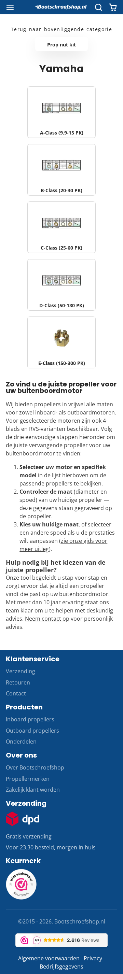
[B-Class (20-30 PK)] (61, 169)
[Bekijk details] (22, 818)
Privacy (93, 958)
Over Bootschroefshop (35, 767)
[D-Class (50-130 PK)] (61, 284)
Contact (16, 693)
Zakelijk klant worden (33, 789)
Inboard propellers (30, 719)
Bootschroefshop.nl (79, 921)
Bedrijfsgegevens (61, 966)
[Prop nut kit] (61, 44)
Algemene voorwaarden (49, 958)
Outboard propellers (32, 730)
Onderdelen (21, 741)
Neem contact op (47, 618)
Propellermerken (28, 778)
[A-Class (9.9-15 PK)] (61, 112)
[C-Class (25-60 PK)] (61, 227)
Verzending (20, 671)
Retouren (18, 682)
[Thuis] (61, 7)
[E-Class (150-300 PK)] (61, 342)
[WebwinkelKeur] (21, 897)
